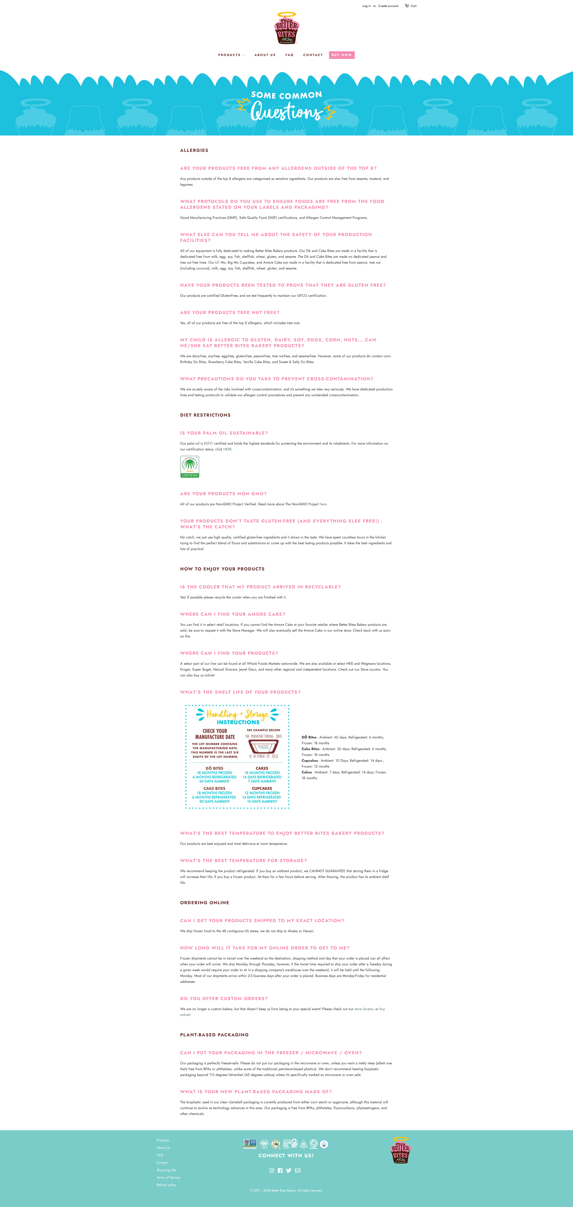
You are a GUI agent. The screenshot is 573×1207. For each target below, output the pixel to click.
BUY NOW (342, 55)
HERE (227, 449)
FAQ (289, 55)
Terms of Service (168, 1177)
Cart (413, 6)
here (323, 504)
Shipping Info (166, 1170)
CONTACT (313, 55)
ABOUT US (265, 55)
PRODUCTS (230, 55)
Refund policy (166, 1184)
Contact (162, 1162)
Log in (367, 6)
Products (163, 1140)
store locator (364, 1008)
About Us (163, 1147)
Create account (388, 6)
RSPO (208, 443)
